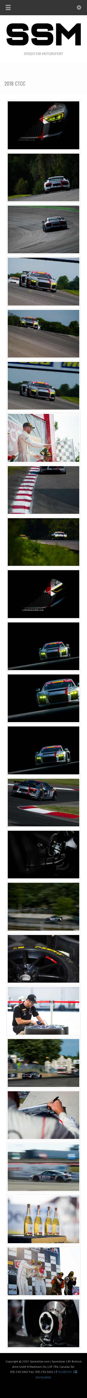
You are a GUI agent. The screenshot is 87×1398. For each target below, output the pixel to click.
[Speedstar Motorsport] (43, 46)
